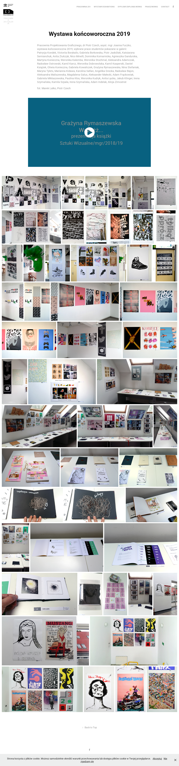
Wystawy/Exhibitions (104, 6)
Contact (165, 6)
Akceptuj (157, 758)
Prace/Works (151, 6)
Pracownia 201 (84, 6)
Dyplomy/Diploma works (130, 6)
